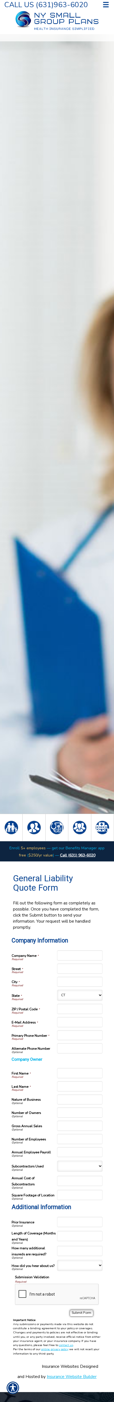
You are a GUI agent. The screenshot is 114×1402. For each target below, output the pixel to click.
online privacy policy (54, 1349)
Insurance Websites (60, 1366)
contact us (66, 1345)
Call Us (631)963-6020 (46, 4)
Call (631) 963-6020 (77, 855)
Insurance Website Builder (72, 1376)
